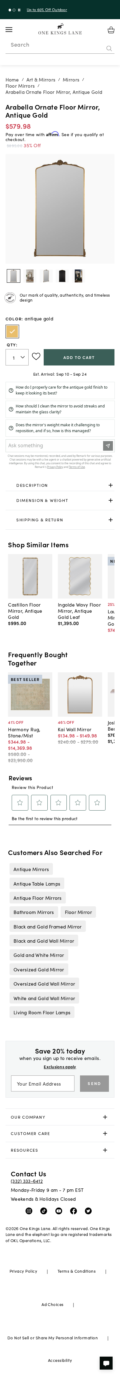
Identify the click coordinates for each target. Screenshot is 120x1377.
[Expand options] (111, 485)
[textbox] (17, 357)
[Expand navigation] (14, 29)
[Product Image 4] (78, 276)
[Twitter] (89, 1210)
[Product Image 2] (46, 276)
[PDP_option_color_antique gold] (12, 331)
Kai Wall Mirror (74, 729)
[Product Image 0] (13, 276)
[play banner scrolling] (19, 10)
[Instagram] (30, 1210)
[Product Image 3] (62, 276)
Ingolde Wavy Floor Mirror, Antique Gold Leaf (79, 610)
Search (20, 44)
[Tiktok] (45, 1210)
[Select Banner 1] (14, 10)
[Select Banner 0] (10, 10)
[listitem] (31, 869)
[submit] (109, 48)
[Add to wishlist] (36, 357)
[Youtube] (60, 1210)
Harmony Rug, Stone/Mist (24, 732)
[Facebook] (75, 1210)
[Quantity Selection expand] (23, 357)
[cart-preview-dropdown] (111, 30)
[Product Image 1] (30, 276)
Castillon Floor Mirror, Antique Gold (25, 610)
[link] (60, 485)
